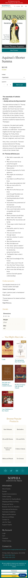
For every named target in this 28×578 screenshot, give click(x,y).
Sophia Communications (9, 494)
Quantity (4, 81)
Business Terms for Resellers (10, 507)
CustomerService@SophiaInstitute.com (14, 549)
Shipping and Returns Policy (10, 501)
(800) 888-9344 (9, 555)
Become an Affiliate (8, 517)
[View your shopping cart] (22, 6)
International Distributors (9, 509)
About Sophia (6, 489)
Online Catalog (6, 496)
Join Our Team (6, 522)
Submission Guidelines (8, 512)
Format (4, 74)
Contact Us (5, 519)
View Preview (14, 50)
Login (4, 533)
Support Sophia (7, 524)
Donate (4, 491)
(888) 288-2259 (10, 557)
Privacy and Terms (7, 504)
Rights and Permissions (9, 514)
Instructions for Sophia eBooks (11, 499)
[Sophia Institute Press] (6, 6)
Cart (3, 536)
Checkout (5, 538)
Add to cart (19, 85)
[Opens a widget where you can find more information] (22, 575)
